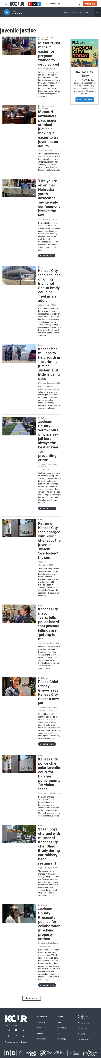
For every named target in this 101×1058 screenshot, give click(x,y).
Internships (62, 1039)
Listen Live (41, 1022)
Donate (91, 3)
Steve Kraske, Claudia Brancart (48, 943)
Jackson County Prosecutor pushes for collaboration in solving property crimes (49, 924)
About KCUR (42, 1017)
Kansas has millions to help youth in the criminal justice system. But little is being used (49, 364)
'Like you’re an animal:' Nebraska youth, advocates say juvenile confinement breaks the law (49, 198)
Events (60, 1017)
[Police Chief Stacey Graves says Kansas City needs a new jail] (19, 686)
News (40, 267)
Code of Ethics (83, 1023)
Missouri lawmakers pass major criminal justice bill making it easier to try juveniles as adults (48, 129)
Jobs (59, 1033)
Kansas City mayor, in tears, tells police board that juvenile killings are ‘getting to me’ (48, 624)
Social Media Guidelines (83, 1017)
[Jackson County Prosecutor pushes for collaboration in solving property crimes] (19, 913)
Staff (60, 1022)
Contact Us (62, 1028)
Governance (82, 1029)
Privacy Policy (83, 1040)
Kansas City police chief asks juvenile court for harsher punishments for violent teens (49, 774)
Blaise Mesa (42, 383)
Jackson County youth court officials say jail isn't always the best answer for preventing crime (48, 440)
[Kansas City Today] (84, 53)
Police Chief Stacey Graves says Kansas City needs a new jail (48, 692)
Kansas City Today (84, 74)
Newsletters (42, 1039)
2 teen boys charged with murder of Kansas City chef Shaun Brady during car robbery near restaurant (49, 846)
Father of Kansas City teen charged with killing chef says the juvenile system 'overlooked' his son (49, 540)
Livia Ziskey (42, 219)
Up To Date (42, 418)
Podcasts (40, 1033)
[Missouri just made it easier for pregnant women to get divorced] (19, 46)
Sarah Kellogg (43, 69)
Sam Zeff (41, 643)
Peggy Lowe (42, 305)
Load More (31, 998)
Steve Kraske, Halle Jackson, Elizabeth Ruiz (48, 465)
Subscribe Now (84, 99)
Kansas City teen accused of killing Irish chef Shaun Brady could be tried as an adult (49, 285)
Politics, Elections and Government (47, 38)
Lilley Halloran (43, 150)
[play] (7, 12)
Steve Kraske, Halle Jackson (47, 707)
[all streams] (97, 12)
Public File (82, 1034)
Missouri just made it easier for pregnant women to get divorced (49, 53)
